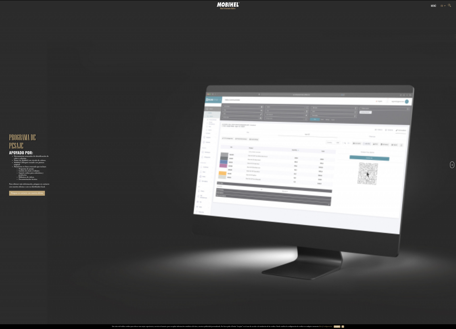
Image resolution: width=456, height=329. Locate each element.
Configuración (327, 326)
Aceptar (337, 326)
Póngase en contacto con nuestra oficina (27, 193)
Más (320, 326)
